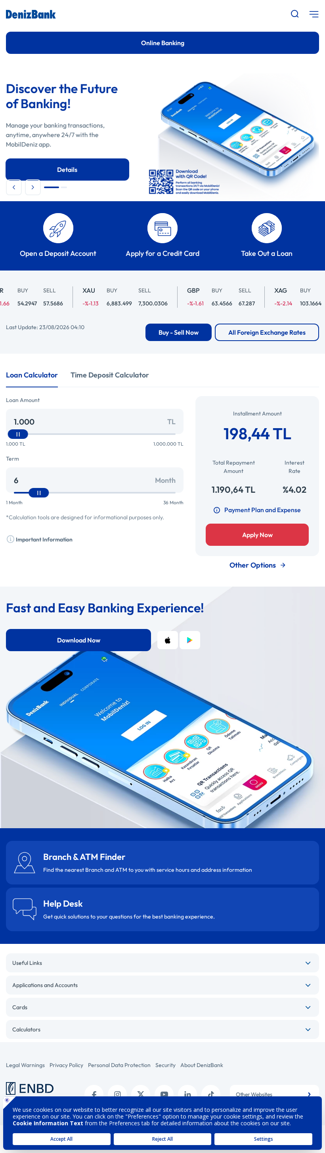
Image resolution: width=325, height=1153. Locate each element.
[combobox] (274, 1094)
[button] (14, 187)
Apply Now (257, 535)
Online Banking (162, 43)
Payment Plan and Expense (262, 510)
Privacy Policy (66, 1065)
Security (165, 1065)
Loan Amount (23, 400)
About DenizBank (201, 1065)
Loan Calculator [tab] (32, 374)
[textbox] (274, 1094)
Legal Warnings (25, 1065)
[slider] (18, 434)
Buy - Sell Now (179, 332)
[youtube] (164, 1094)
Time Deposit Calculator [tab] (110, 374)
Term (12, 458)
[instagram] (117, 1094)
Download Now (78, 640)
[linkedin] (187, 1094)
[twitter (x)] (140, 1094)
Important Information (44, 539)
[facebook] (93, 1094)
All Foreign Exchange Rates (267, 332)
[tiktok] (210, 1094)
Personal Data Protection (119, 1065)
